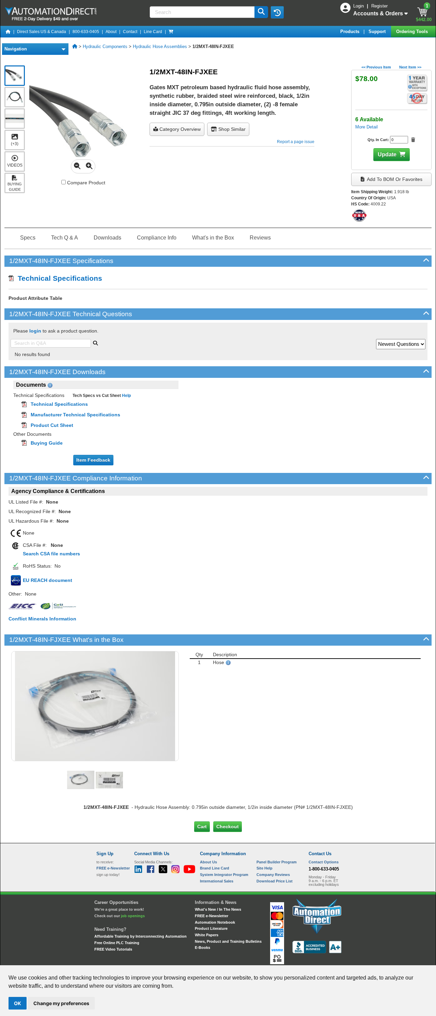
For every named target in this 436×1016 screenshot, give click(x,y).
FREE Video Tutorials (113, 949)
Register (379, 6)
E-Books (202, 947)
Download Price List (274, 881)
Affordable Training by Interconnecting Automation (140, 936)
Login (359, 6)
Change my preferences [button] (61, 1003)
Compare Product (85, 182)
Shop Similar (231, 129)
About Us (208, 862)
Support (378, 31)
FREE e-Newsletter (211, 916)
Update (387, 154)
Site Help (264, 868)
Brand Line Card (214, 868)
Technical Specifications (58, 278)
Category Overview (179, 129)
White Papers (206, 935)
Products (350, 31)
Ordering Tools (412, 31)
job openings (133, 916)
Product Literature (211, 928)
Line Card (153, 31)
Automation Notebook (215, 922)
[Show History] (277, 12)
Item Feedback (93, 460)
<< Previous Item (376, 67)
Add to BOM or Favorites (394, 179)
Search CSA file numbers (51, 553)
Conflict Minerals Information (42, 618)
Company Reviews (273, 875)
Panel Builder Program (276, 862)
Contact (130, 31)
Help (126, 395)
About (111, 31)
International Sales (216, 881)
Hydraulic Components (105, 46)
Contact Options (324, 862)
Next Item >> (410, 67)
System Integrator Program (224, 875)
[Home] (8, 32)
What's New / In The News (218, 909)
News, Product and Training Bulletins (228, 941)
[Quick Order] (171, 32)
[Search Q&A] (95, 342)
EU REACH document (47, 580)
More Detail (366, 126)
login (35, 331)
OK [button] (17, 1003)
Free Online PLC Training (116, 943)
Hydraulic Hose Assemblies (160, 46)
